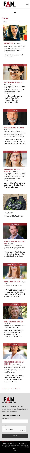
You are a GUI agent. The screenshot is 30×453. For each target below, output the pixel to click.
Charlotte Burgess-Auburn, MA (12, 362)
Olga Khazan (17, 282)
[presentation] (14, 429)
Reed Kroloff (20, 128)
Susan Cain (20, 322)
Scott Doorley (17, 169)
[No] (28, 447)
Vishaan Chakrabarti (10, 128)
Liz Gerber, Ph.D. (8, 43)
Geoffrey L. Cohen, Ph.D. (10, 242)
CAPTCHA (4, 425)
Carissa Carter (8, 169)
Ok (15, 450)
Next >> (17, 389)
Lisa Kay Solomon (9, 82)
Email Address (6, 418)
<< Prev (4, 389)
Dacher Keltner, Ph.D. (10, 322)
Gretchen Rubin (8, 282)
